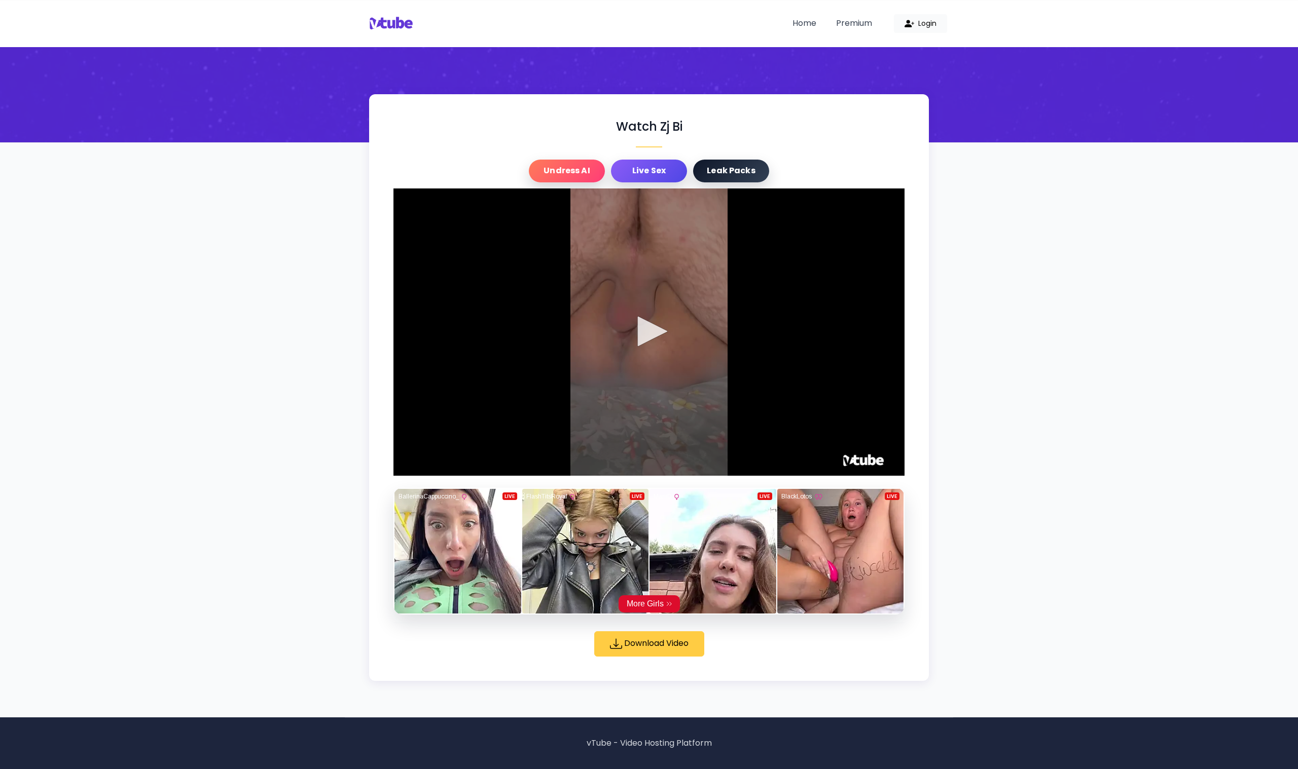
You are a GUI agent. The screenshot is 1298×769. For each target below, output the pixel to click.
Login (926, 23)
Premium (854, 23)
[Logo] (863, 460)
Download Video (655, 643)
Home (804, 23)
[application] (649, 332)
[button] (649, 331)
